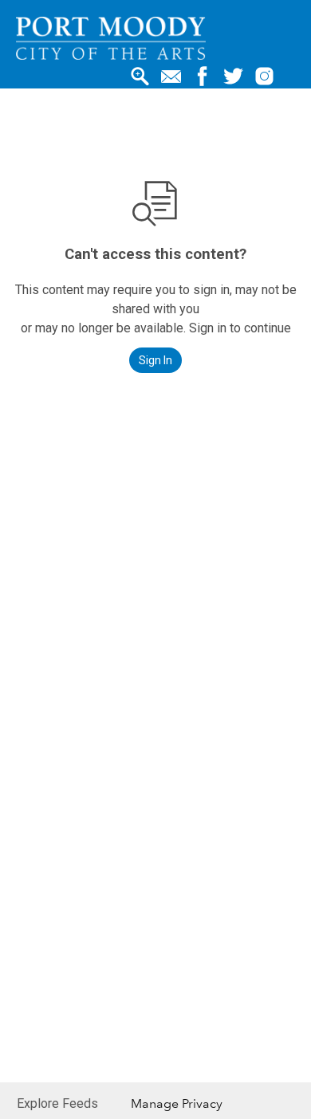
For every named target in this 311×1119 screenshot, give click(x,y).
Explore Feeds (57, 1103)
